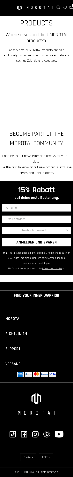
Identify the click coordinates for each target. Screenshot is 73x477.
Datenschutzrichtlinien (52, 268)
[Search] (58, 7)
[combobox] (35, 230)
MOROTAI (13, 318)
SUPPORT (13, 348)
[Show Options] (67, 230)
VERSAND (13, 363)
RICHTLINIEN (16, 333)
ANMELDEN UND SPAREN (36, 242)
